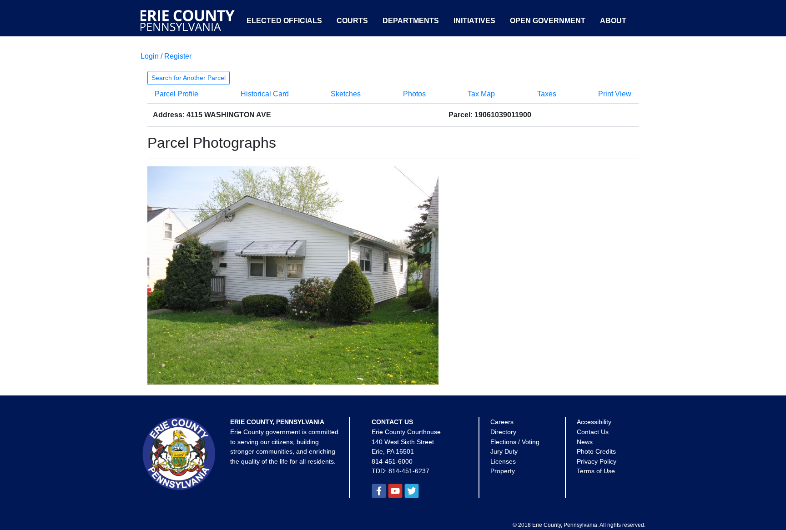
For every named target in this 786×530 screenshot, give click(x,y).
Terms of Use (596, 471)
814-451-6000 (392, 461)
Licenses (503, 461)
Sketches (346, 94)
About (613, 21)
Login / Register (166, 56)
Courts (352, 21)
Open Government (547, 21)
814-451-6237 (408, 471)
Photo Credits (596, 451)
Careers (502, 421)
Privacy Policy (596, 461)
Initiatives (474, 21)
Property (502, 471)
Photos (414, 94)
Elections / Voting (514, 441)
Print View (614, 94)
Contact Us (593, 431)
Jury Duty (504, 451)
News (585, 441)
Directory (503, 431)
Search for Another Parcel (188, 77)
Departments (411, 21)
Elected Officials (284, 21)
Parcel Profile (176, 94)
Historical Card (265, 94)
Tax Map (481, 94)
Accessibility (594, 421)
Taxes (546, 94)
